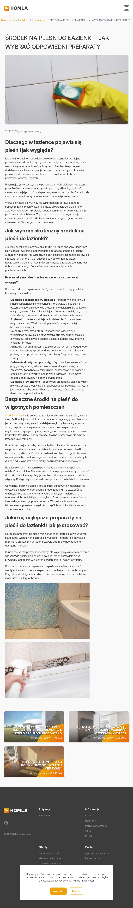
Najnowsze (45, 815)
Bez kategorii (39, 20)
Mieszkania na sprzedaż (52, 858)
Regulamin (90, 820)
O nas (88, 815)
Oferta (88, 831)
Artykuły (24, 20)
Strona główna (9, 20)
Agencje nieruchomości (97, 853)
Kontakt (89, 836)
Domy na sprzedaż (49, 853)
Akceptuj (58, 891)
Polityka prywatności (96, 825)
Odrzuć (76, 891)
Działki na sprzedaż (49, 863)
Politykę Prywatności (83, 880)
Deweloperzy (92, 858)
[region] (66, 20)
